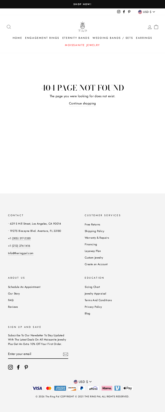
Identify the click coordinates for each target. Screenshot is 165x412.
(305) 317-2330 (21, 238)
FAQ (10, 300)
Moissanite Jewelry (82, 45)
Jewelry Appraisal (95, 293)
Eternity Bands (76, 38)
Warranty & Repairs (97, 238)
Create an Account (96, 264)
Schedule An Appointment (24, 287)
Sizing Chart (92, 287)
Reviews (13, 307)
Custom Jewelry (94, 258)
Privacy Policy (93, 307)
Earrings (144, 38)
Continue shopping (82, 103)
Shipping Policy (94, 231)
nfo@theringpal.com (21, 253)
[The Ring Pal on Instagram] (10, 367)
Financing (91, 244)
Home (17, 38)
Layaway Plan (93, 251)
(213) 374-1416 (21, 246)
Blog (87, 313)
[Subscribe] (65, 354)
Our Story (14, 293)
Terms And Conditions (98, 300)
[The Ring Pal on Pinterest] (26, 367)
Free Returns (92, 224)
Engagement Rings (42, 38)
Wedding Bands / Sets (113, 38)
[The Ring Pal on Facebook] (18, 367)
